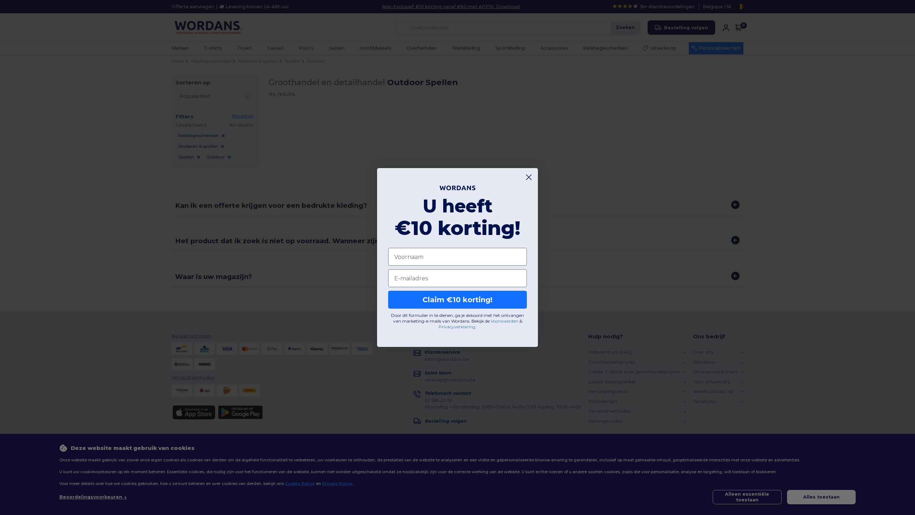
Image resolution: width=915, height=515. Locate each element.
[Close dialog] (529, 177)
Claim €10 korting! (457, 299)
